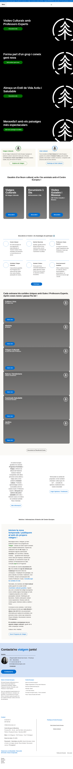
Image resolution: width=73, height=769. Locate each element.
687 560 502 (7, 721)
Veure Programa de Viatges (18, 634)
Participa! (36, 284)
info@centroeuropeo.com (18, 664)
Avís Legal (69, 752)
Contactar (13, 666)
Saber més (10, 319)
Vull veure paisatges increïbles (13, 129)
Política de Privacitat (61, 752)
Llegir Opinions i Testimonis (59, 491)
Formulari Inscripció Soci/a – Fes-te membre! (35, 692)
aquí (15, 563)
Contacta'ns (8, 672)
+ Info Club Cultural (29, 690)
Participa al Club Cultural (54, 163)
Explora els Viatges (18, 163)
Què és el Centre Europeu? (31, 682)
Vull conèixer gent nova (13, 62)
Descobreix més (13, 28)
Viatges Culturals (57, 728)
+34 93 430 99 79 (16, 662)
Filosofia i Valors (29, 688)
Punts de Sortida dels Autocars (32, 686)
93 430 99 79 (7, 719)
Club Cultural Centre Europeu (57, 725)
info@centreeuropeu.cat (9, 725)
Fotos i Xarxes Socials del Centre (32, 694)
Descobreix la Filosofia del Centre (36, 450)
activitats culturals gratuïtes (18, 588)
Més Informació (16, 505)
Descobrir (11, 215)
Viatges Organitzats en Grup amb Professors (35, 684)
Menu (3, 4)
